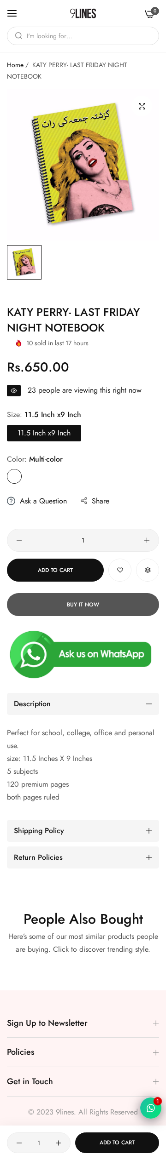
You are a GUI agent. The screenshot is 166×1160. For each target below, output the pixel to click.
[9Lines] (83, 13)
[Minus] (19, 540)
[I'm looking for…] (16, 36)
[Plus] (147, 540)
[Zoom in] (141, 106)
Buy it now (83, 604)
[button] (119, 570)
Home (15, 64)
